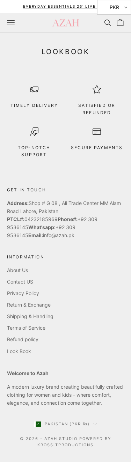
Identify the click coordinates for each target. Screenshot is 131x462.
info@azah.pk (59, 235)
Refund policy (22, 339)
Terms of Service (26, 328)
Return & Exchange (29, 305)
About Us (17, 270)
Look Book (19, 351)
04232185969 (41, 219)
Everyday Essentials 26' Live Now (65, 6)
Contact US (20, 282)
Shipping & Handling (30, 316)
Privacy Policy (23, 293)
